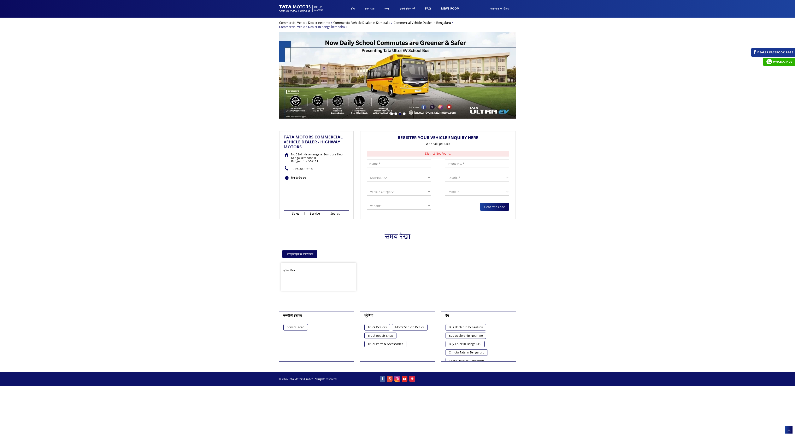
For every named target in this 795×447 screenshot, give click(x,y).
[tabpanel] (397, 75)
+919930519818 (302, 169)
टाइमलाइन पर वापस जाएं (299, 254)
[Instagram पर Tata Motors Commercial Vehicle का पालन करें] (397, 379)
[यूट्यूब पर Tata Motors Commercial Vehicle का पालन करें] (405, 379)
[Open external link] (773, 56)
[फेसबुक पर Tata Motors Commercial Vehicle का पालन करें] (382, 379)
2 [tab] (395, 113)
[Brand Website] (412, 379)
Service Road (296, 327)
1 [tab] (391, 113)
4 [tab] (404, 113)
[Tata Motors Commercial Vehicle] (301, 9)
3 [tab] (400, 113)
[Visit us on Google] (390, 379)
